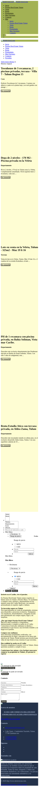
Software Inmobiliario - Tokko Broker (14, 785)
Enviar (4, 701)
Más (6, 19)
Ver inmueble (5, 91)
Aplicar (31, 554)
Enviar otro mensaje (8, 668)
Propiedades (9, 13)
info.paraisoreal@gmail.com (14, 728)
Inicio (7, 5)
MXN (19, 544)
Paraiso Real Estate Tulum (14, 7)
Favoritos (8, 58)
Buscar (8, 591)
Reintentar (5, 674)
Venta (7, 9)
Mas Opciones (10, 15)
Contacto (8, 17)
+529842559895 (11, 737)
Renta (7, 11)
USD (18, 547)
